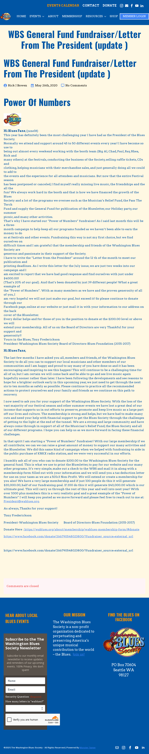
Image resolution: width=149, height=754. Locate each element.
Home (21, 16)
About (53, 16)
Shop (114, 16)
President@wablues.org (21, 501)
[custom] (117, 747)
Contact (90, 5)
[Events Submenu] (43, 16)
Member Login (134, 16)
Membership (72, 16)
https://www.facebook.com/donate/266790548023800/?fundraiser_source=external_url (68, 536)
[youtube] (136, 747)
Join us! (79, 654)
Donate (109, 5)
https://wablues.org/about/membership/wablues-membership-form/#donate (81, 529)
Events (35, 16)
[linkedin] (143, 747)
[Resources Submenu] (105, 16)
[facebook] (130, 747)
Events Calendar (63, 5)
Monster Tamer (88, 747)
